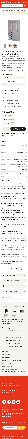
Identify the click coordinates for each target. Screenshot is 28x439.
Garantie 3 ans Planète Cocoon (12, 103)
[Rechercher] (2, 5)
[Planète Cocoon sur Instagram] (9, 402)
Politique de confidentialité (11, 385)
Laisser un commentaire (9, 297)
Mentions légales (8, 383)
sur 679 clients (9, 93)
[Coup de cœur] (3, 269)
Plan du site (7, 395)
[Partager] (16, 269)
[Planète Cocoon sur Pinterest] (14, 402)
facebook (21, 409)
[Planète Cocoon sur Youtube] (18, 402)
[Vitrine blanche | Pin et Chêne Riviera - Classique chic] (5, 46)
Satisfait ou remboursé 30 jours (13, 106)
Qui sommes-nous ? (9, 392)
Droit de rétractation (9, 390)
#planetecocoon (7, 416)
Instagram (7, 411)
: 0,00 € (26, 2)
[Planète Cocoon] (11, 2)
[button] (26, 2)
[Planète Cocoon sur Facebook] (4, 402)
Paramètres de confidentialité (12, 388)
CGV (5, 381)
